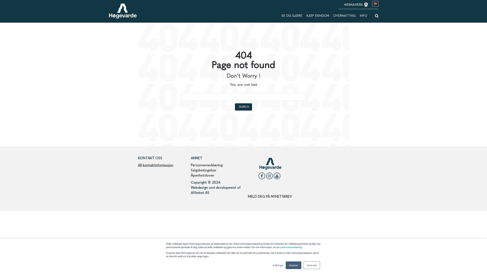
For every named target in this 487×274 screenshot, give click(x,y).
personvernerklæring (291, 247)
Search (244, 107)
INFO (363, 16)
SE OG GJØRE (292, 16)
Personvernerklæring (207, 165)
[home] (122, 5)
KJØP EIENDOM (317, 16)
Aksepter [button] (293, 265)
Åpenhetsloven (203, 175)
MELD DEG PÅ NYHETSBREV (270, 196)
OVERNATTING (344, 16)
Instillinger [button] (278, 265)
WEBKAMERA (354, 4)
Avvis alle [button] (312, 265)
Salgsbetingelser (203, 170)
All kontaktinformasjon (155, 165)
